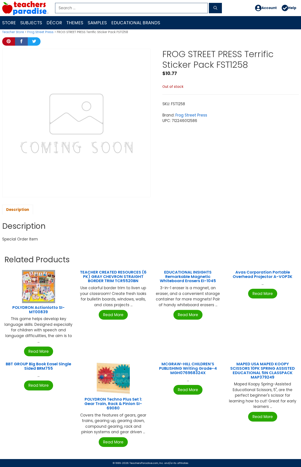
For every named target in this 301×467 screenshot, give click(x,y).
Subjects (31, 23)
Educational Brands (135, 23)
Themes (74, 23)
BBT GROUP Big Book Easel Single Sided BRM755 (38, 366)
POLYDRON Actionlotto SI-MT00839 (38, 310)
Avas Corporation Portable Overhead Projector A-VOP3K (262, 274)
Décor (54, 23)
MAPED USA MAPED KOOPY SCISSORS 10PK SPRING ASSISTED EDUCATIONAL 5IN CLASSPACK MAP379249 (262, 370)
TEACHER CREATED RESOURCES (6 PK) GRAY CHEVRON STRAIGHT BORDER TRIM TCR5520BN (113, 276)
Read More (38, 351)
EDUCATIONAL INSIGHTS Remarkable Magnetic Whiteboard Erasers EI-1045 (188, 276)
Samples (97, 23)
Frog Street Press (40, 32)
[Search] (215, 8)
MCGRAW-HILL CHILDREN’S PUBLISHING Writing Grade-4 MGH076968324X (188, 368)
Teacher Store (13, 32)
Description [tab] (17, 209)
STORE (9, 23)
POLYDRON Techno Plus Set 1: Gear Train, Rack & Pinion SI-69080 (113, 403)
